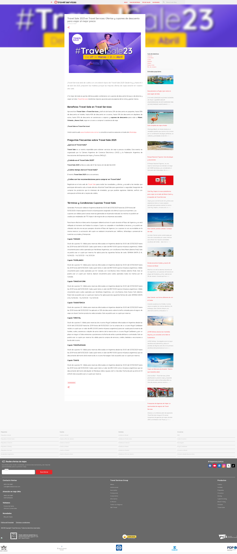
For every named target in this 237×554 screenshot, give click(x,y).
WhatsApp (132, 132)
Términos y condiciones (23, 522)
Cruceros (220, 493)
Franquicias (114, 493)
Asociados (113, 490)
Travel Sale (92, 184)
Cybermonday (222, 499)
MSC (178, 435)
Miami (149, 63)
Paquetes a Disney (6, 446)
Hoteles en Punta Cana (125, 439)
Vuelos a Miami (64, 446)
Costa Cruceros (181, 439)
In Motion (113, 502)
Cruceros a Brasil (182, 450)
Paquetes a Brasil (6, 435)
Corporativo (114, 496)
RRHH (112, 484)
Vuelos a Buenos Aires (66, 454)
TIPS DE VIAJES (146, 2)
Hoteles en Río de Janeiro (126, 454)
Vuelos (220, 484)
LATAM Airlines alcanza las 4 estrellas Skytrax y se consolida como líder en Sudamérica (158, 334)
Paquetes (221, 490)
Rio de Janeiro (151, 67)
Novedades (71, 382)
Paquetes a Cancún (6, 442)
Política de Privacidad (7, 522)
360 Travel (113, 507)
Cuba (149, 59)
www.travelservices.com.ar (89, 132)
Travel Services (83, 99)
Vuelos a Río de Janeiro (67, 439)
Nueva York (150, 65)
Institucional (114, 487)
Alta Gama (113, 499)
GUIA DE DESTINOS (135, 2)
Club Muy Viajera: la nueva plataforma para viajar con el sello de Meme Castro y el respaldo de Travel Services (160, 194)
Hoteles (220, 487)
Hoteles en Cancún (124, 442)
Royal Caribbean (182, 446)
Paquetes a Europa (6, 450)
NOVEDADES (156, 2)
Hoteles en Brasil (123, 435)
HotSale (220, 504)
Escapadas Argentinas (7, 454)
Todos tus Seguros (116, 504)
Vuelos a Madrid (64, 450)
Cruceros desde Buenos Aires (185, 454)
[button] (68, 27)
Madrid (149, 61)
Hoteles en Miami (123, 446)
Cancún (149, 56)
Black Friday (222, 502)
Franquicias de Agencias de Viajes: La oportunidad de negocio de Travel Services (158, 406)
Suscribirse (44, 472)
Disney (220, 496)
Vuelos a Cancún (65, 442)
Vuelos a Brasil (64, 435)
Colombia (150, 58)
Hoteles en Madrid (123, 450)
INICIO (125, 2)
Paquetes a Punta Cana (7, 439)
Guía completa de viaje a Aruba (157, 125)
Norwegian (180, 442)
